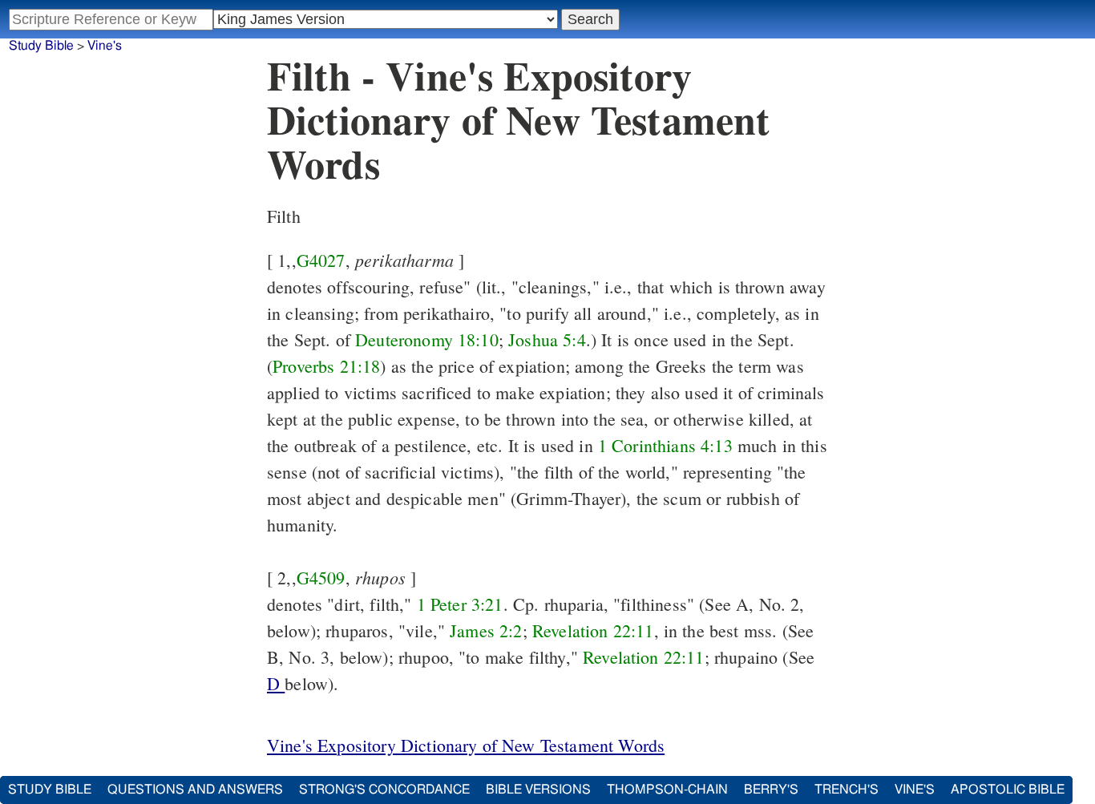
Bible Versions (538, 789)
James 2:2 (486, 630)
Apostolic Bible (1008, 789)
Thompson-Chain (667, 789)
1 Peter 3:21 (460, 604)
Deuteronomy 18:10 (427, 339)
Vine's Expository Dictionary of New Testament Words (466, 745)
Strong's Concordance (384, 789)
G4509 (321, 577)
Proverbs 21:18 (326, 366)
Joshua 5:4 (547, 339)
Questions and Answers (195, 789)
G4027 (321, 260)
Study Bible (41, 45)
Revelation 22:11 (593, 630)
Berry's (771, 789)
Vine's (104, 45)
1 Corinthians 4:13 (665, 445)
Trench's (846, 789)
